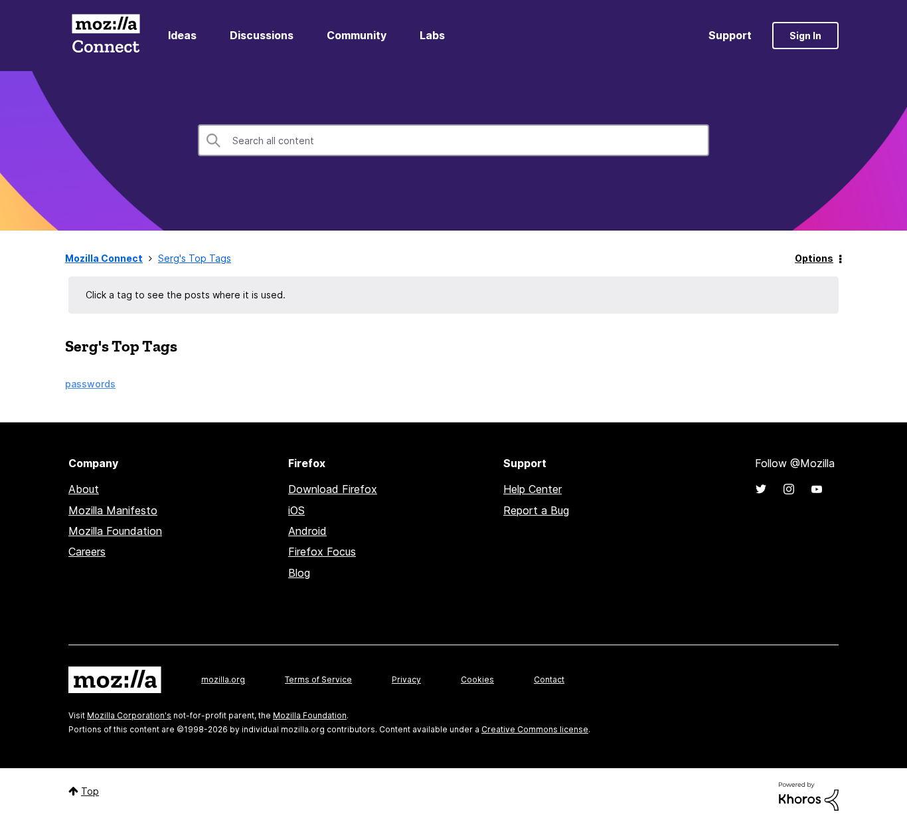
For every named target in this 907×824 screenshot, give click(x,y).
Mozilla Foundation (115, 531)
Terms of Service (318, 679)
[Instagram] (789, 489)
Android (307, 531)
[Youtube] (817, 489)
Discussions (261, 35)
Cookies (477, 679)
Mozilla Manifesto (112, 510)
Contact (549, 679)
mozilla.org (223, 679)
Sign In (805, 35)
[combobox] (453, 140)
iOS (296, 510)
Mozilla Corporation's (129, 715)
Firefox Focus (322, 551)
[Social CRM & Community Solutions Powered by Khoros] (809, 795)
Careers (87, 551)
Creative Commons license (534, 729)
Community (356, 35)
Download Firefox (332, 489)
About (83, 489)
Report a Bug (536, 510)
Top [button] (90, 791)
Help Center (532, 489)
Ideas (182, 35)
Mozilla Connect (105, 35)
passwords (90, 383)
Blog (299, 572)
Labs (432, 35)
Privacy (406, 679)
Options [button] (814, 258)
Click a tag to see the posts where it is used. (186, 294)
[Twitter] (761, 489)
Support (730, 35)
